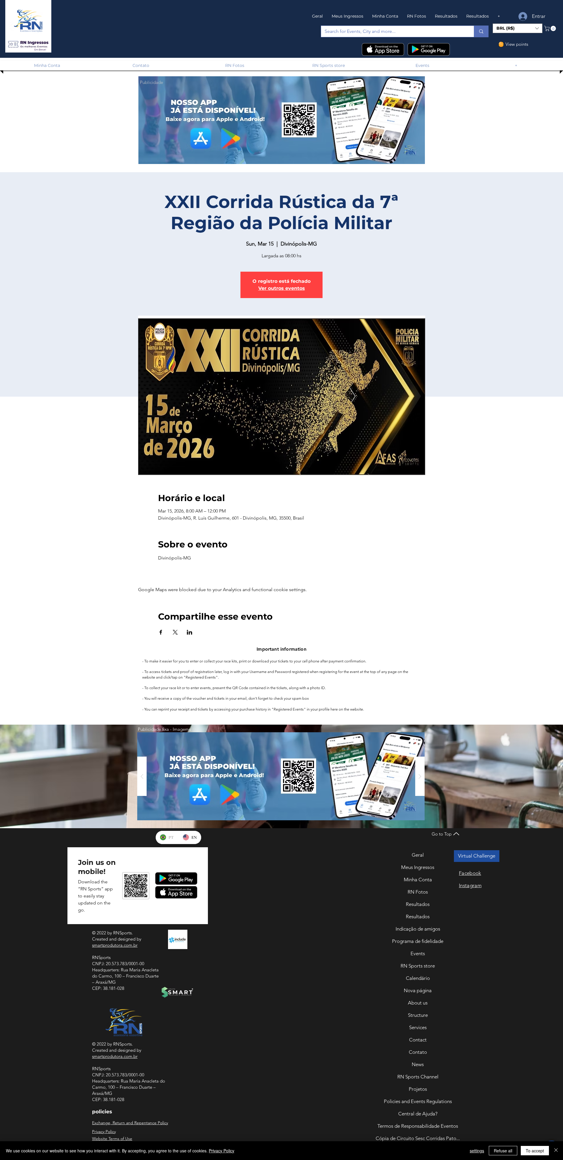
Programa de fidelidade (417, 941)
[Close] (555, 1150)
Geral (418, 855)
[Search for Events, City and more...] (481, 31)
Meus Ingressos (417, 867)
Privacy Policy (221, 1151)
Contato (418, 1052)
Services (418, 1027)
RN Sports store (418, 966)
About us (418, 1003)
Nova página (418, 990)
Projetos (418, 1089)
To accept (535, 1151)
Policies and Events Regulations (418, 1101)
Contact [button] (418, 1040)
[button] (28, 44)
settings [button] (477, 1151)
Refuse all (503, 1151)
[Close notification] (554, 1117)
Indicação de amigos (418, 929)
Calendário (418, 978)
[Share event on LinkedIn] (189, 632)
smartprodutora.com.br (115, 945)
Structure (418, 1015)
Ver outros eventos (281, 288)
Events (418, 953)
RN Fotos (418, 892)
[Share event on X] (175, 632)
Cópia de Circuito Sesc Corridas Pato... (418, 1138)
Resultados (418, 904)
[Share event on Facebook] (161, 632)
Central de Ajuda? (417, 1114)
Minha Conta (418, 879)
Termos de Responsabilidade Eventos (418, 1126)
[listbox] (517, 28)
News (418, 1064)
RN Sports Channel (417, 1077)
